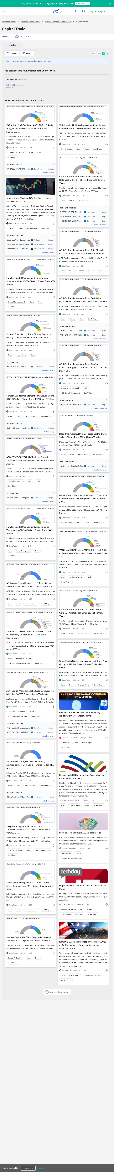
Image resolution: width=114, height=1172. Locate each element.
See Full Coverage (48, 173)
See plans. (47, 61)
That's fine (28, 1168)
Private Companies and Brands (58, 21)
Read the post (82, 3)
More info (41, 1168)
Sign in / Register (98, 11)
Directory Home (9, 21)
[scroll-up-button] (109, 1161)
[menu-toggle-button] (3, 11)
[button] (83, 11)
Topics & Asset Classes (30, 21)
